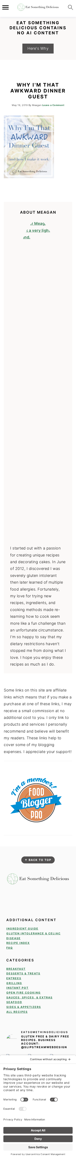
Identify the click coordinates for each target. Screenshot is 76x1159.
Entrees (13, 978)
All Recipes (17, 1011)
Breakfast (16, 968)
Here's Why (38, 48)
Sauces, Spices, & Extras (29, 997)
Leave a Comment (53, 105)
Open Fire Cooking (23, 992)
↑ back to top (38, 860)
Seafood (14, 1002)
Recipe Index (18, 943)
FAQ (9, 947)
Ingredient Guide (22, 928)
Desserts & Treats (23, 973)
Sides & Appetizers (23, 1007)
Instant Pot (17, 987)
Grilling (14, 983)
